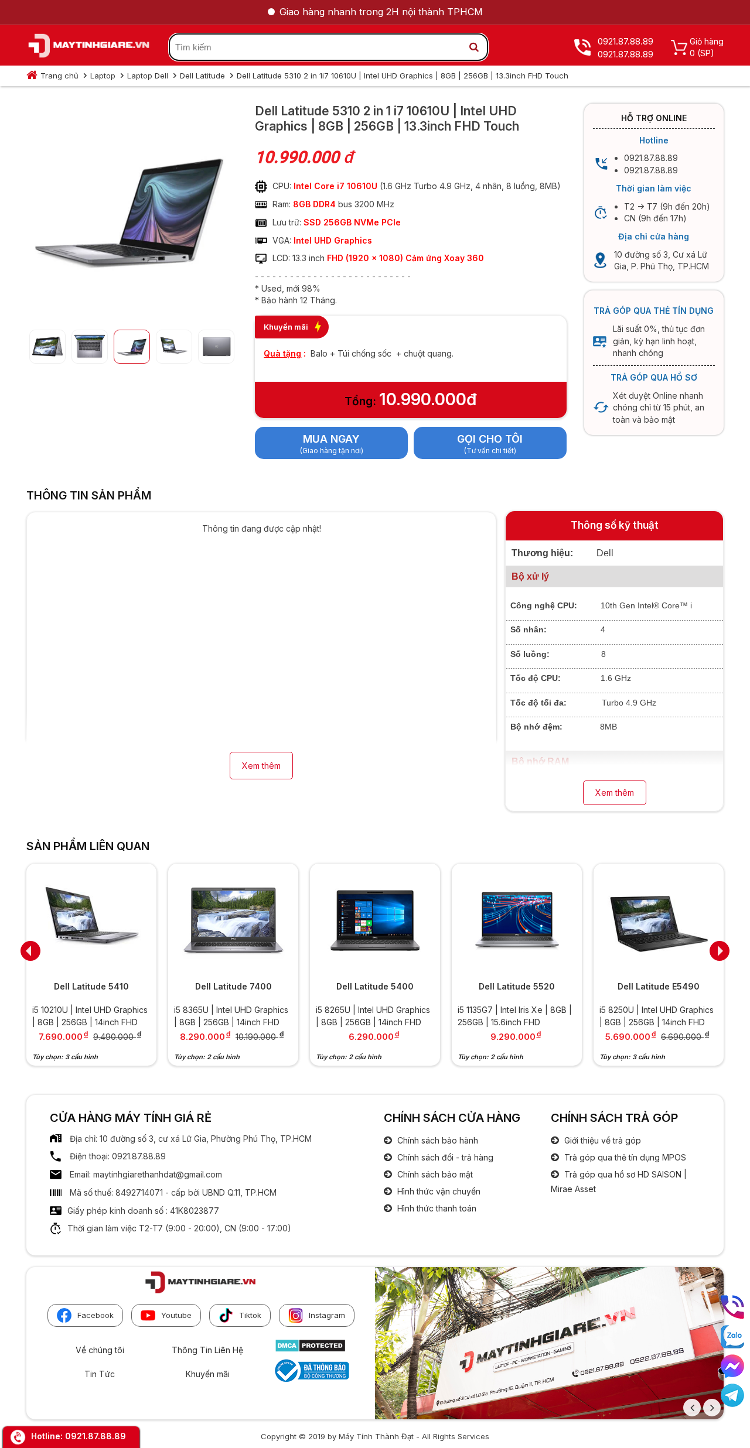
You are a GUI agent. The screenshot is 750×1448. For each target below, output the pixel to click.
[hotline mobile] (732, 1307)
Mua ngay (331, 439)
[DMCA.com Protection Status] (310, 1349)
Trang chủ (59, 75)
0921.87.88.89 (95, 1436)
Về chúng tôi (100, 1350)
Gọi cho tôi (490, 439)
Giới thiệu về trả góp (601, 1140)
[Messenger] (732, 1366)
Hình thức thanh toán (435, 1208)
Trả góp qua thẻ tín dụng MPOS (624, 1157)
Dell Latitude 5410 (91, 986)
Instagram (327, 1315)
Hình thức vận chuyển (437, 1191)
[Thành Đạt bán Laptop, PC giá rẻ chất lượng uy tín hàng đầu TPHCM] (89, 47)
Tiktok (250, 1315)
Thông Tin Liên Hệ (207, 1350)
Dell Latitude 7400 (233, 986)
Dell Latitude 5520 (517, 986)
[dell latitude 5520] (517, 921)
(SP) (705, 53)
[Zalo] (732, 1336)
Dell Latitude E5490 (659, 986)
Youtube (176, 1315)
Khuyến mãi (208, 1374)
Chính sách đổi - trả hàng (444, 1157)
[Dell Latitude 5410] (91, 921)
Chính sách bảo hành (436, 1140)
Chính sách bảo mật (434, 1174)
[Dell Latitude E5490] (658, 921)
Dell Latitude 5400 (375, 986)
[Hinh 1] (128, 311)
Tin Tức (99, 1374)
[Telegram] (732, 1395)
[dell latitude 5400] (375, 921)
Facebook (95, 1315)
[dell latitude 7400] (233, 921)
